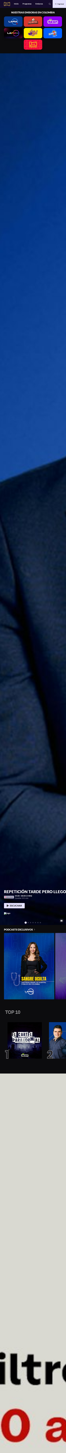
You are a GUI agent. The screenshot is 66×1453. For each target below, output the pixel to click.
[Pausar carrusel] (61, 920)
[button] (50, 4)
